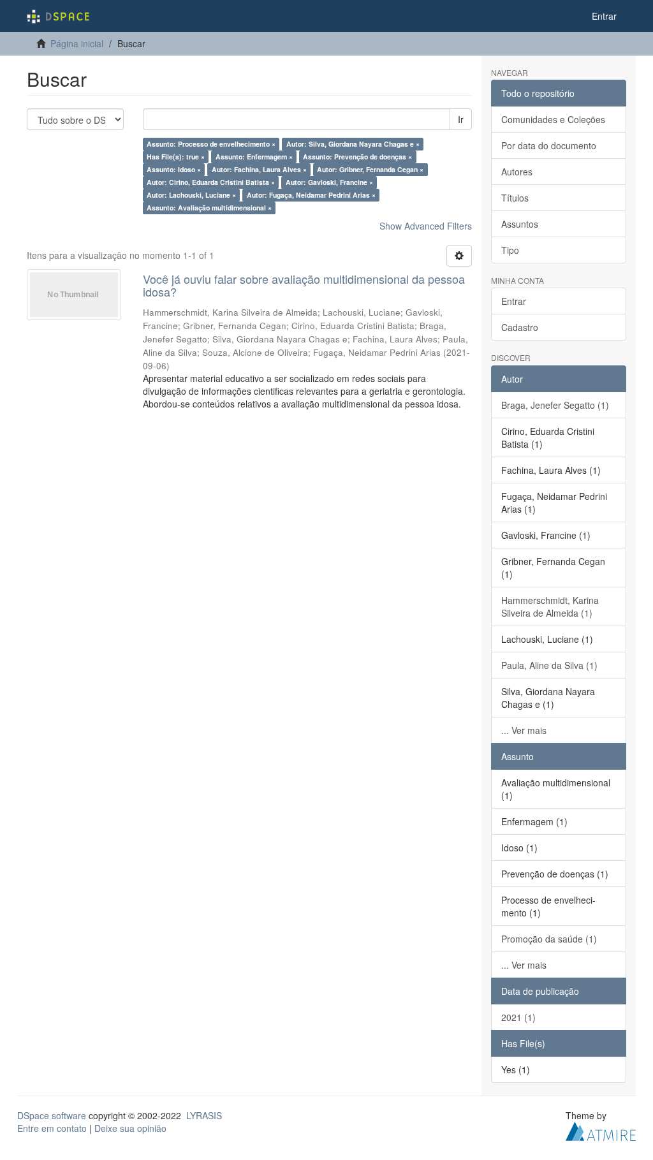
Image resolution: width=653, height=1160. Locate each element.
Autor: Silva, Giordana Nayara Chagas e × (353, 144)
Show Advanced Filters (425, 225)
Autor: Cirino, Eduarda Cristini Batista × (211, 182)
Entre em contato (52, 1128)
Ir (461, 119)
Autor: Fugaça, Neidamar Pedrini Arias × (311, 195)
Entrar (513, 301)
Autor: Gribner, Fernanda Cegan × (370, 169)
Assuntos (519, 223)
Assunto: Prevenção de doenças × (357, 156)
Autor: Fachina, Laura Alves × (259, 169)
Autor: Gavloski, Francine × (329, 182)
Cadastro (519, 327)
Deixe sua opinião (130, 1128)
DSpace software (51, 1115)
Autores (516, 171)
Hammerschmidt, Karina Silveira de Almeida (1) (550, 606)
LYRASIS (204, 1115)
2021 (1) (518, 1017)
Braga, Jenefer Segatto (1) (555, 405)
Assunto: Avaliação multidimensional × (209, 207)
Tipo (510, 250)
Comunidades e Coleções (553, 119)
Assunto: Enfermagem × (254, 156)
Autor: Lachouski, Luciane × (191, 195)
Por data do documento (548, 145)
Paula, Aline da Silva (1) (549, 665)
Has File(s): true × (176, 156)
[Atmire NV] (601, 1129)
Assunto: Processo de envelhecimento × (211, 144)
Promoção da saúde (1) (549, 938)
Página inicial (76, 43)
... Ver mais (524, 730)
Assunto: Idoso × (174, 169)
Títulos (515, 197)
